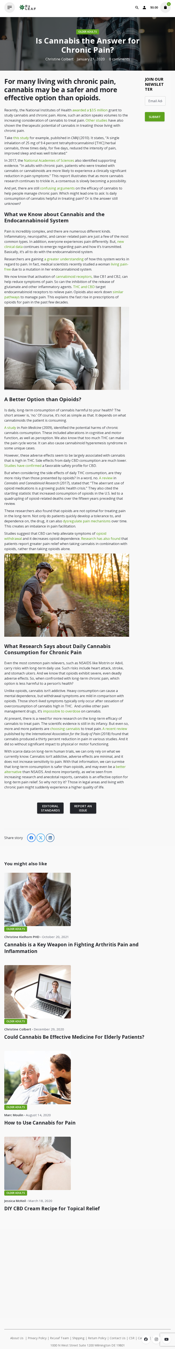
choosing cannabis (65, 728)
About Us (16, 1338)
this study (21, 137)
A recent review (114, 728)
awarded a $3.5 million (90, 110)
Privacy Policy (37, 1338)
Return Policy (97, 1338)
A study (10, 427)
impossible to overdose (61, 711)
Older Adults (87, 32)
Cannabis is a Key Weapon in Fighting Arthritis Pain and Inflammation (71, 947)
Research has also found (100, 538)
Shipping (78, 1338)
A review (105, 478)
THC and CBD (84, 286)
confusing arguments (57, 188)
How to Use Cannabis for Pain (40, 1122)
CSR (131, 1338)
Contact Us (117, 1338)
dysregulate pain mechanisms (87, 521)
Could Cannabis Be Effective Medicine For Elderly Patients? (74, 1037)
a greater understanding (64, 259)
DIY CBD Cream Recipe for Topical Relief (52, 1208)
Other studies (96, 120)
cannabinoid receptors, (74, 276)
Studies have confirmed (23, 465)
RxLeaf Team (59, 1338)
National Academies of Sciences (49, 160)
